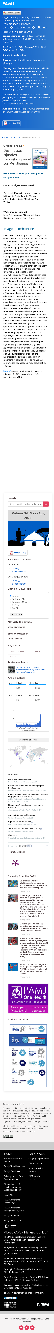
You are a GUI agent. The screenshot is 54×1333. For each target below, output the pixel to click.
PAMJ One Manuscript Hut (16, 1277)
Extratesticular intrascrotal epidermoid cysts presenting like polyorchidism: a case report (28, 795)
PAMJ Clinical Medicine (14, 1166)
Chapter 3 (11, 835)
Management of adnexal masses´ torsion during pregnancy (25, 806)
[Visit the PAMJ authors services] (28, 1055)
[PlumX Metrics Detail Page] (15, 863)
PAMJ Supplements (13, 1215)
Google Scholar (15, 638)
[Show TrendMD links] (47, 846)
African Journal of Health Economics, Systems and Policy (12, 1187)
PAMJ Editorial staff (12, 1220)
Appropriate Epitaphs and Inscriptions (22, 815)
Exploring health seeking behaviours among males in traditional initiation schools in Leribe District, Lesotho (34, 927)
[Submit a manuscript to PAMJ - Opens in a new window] (28, 533)
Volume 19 (15, 137)
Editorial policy (35, 1163)
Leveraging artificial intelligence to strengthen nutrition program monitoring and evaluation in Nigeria (33, 884)
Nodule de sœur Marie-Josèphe (19, 779)
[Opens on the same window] (8, 1137)
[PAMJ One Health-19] (28, 998)
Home (5, 137)
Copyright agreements (39, 1158)
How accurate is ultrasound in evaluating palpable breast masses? (26, 787)
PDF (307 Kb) (14, 123)
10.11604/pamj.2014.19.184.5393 (19, 20)
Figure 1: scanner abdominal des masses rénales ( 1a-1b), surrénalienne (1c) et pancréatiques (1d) (30, 669)
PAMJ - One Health (12, 1171)
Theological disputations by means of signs (24, 828)
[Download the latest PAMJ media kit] (10, 1297)
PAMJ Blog (8, 1195)
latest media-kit (24, 1288)
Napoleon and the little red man (19, 822)
